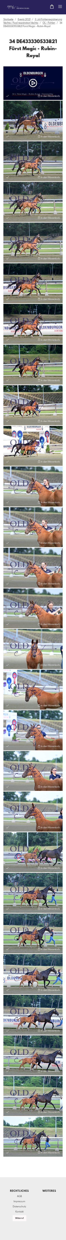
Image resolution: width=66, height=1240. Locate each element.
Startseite (8, 19)
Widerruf (19, 1218)
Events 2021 (24, 19)
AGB (19, 1196)
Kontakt (19, 1212)
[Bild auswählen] (7, 96)
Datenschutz (19, 1206)
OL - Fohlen (49, 23)
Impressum (19, 1201)
